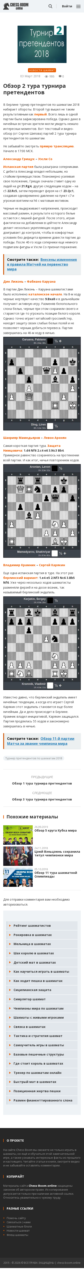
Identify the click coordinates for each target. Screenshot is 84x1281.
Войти (67, 6)
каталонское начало (45, 294)
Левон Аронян (55, 438)
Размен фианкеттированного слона (43, 1100)
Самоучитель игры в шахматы (39, 1045)
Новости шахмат (42, 70)
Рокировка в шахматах (33, 935)
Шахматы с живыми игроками (39, 1017)
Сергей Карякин (52, 565)
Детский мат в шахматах (35, 962)
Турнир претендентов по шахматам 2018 (33, 758)
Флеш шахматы (17, 1235)
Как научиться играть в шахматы (41, 971)
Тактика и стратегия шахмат (38, 1036)
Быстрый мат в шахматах (35, 1082)
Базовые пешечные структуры (39, 1054)
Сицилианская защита (32, 990)
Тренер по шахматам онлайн (37, 1073)
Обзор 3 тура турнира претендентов (42, 799)
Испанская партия (18, 167)
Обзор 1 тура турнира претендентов (42, 783)
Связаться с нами (19, 1222)
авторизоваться (15, 904)
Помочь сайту (16, 1218)
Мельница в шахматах (32, 944)
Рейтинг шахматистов (32, 925)
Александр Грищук (19, 159)
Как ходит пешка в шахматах (38, 981)
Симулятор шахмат (30, 999)
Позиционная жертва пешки (37, 1091)
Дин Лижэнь (13, 281)
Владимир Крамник (19, 565)
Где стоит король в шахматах (38, 1063)
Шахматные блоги (19, 1226)
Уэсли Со (45, 159)
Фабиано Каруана (41, 281)
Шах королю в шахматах (34, 953)
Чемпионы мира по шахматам (39, 1008)
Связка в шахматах (29, 1027)
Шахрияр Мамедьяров (21, 438)
